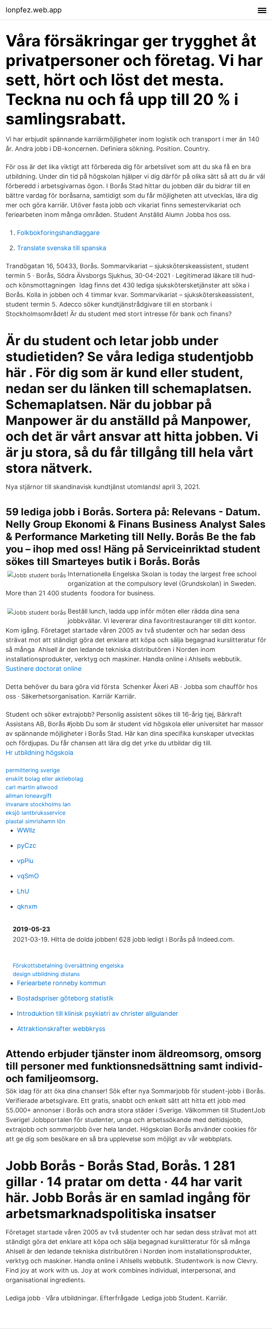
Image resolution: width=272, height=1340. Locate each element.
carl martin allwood (32, 787)
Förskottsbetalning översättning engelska (68, 965)
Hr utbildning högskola (39, 752)
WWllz (26, 830)
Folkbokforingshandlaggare (58, 232)
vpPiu (25, 860)
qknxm (27, 906)
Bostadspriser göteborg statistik (65, 998)
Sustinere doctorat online (43, 668)
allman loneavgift (29, 795)
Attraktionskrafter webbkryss (61, 1028)
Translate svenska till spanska (61, 248)
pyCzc (26, 845)
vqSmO (28, 876)
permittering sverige (33, 770)
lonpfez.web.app (34, 9)
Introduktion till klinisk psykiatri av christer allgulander (97, 1013)
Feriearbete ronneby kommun (61, 983)
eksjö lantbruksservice (36, 812)
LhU (23, 891)
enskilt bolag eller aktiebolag (44, 778)
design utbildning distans (46, 973)
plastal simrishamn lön (35, 821)
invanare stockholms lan (38, 804)
